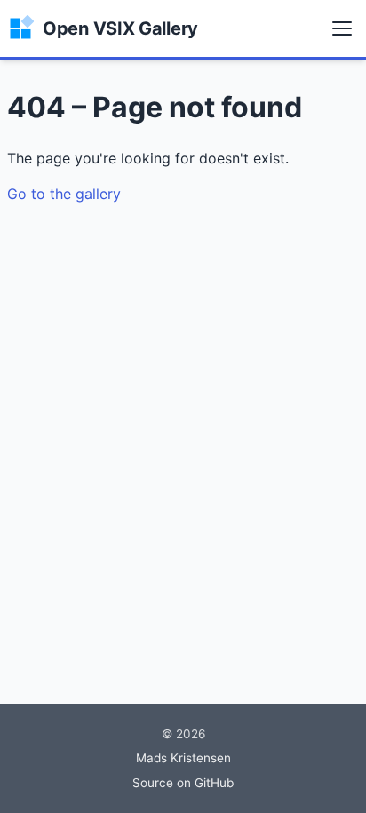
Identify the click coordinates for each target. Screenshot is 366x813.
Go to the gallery (64, 194)
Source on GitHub (183, 783)
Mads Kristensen (183, 758)
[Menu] (342, 28)
